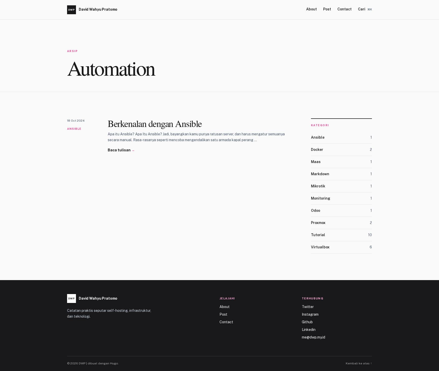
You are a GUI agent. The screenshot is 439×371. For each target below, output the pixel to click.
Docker (341, 150)
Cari (365, 9)
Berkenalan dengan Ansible (155, 123)
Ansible (74, 128)
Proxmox (341, 223)
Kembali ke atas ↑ (359, 363)
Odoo (341, 210)
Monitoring (341, 198)
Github (307, 322)
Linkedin (309, 330)
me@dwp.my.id (313, 337)
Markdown (341, 174)
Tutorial (341, 235)
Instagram (310, 314)
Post (327, 9)
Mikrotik (341, 186)
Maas (341, 162)
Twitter (308, 307)
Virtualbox (341, 247)
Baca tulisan (121, 150)
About (311, 9)
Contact (344, 9)
